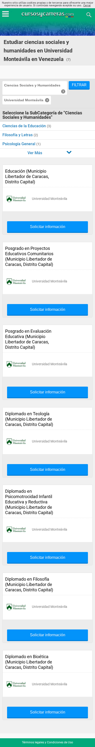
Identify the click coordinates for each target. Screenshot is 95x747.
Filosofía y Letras (18, 135)
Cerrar (87, 5)
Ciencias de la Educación (24, 126)
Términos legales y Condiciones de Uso (47, 742)
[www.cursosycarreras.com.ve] (48, 14)
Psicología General (19, 144)
